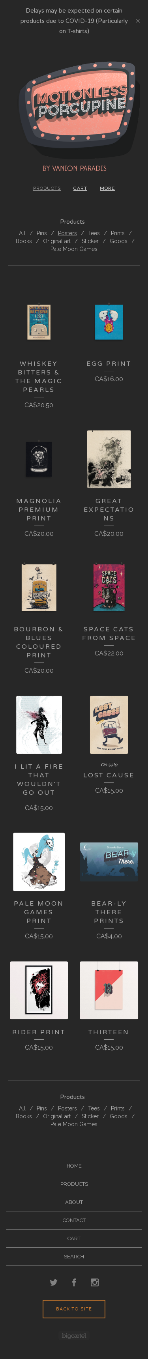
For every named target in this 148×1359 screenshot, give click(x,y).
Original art (57, 241)
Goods (118, 241)
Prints (118, 233)
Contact (74, 1220)
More (107, 188)
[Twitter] (53, 1282)
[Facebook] (74, 1282)
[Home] (74, 116)
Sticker (90, 241)
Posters (67, 233)
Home (74, 1166)
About (74, 1202)
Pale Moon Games (74, 249)
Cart (80, 188)
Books (24, 241)
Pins (42, 233)
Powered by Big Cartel (74, 1335)
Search (74, 1257)
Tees (94, 233)
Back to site (74, 1309)
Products (47, 188)
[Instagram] (94, 1282)
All (22, 233)
